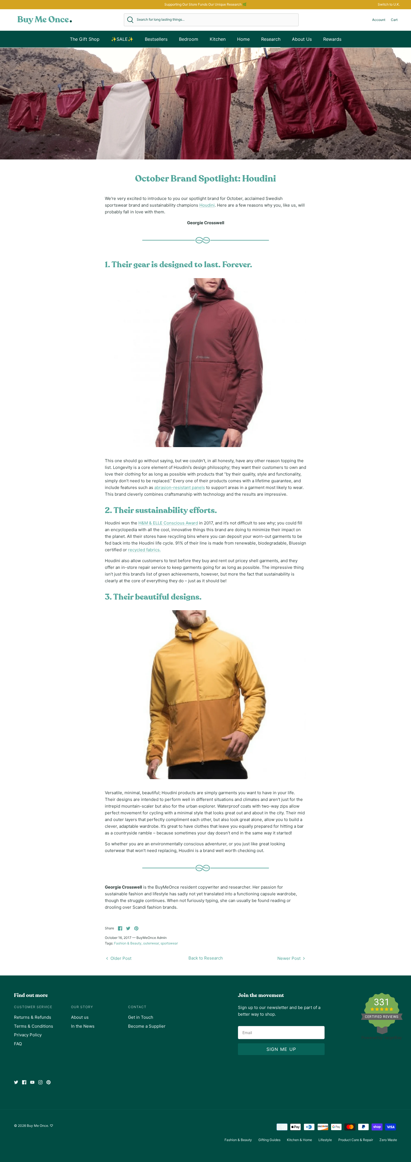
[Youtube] (32, 1082)
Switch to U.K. (389, 4)
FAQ (18, 1043)
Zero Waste (388, 1140)
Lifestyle (325, 1140)
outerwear (151, 943)
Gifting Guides (269, 1140)
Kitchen (218, 39)
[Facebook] (24, 1082)
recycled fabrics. (144, 549)
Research (270, 39)
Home (243, 39)
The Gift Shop (85, 39)
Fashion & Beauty (127, 943)
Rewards (332, 39)
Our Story (82, 1007)
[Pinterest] (48, 1082)
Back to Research (205, 958)
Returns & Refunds (32, 1017)
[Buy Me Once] (45, 20)
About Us (302, 39)
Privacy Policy (28, 1034)
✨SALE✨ (122, 39)
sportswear (169, 943)
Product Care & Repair (355, 1140)
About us (80, 1017)
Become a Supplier (147, 1026)
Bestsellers (156, 39)
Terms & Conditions (33, 1026)
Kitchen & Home (299, 1140)
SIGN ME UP (281, 1049)
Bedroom (188, 39)
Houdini (207, 205)
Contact (137, 1007)
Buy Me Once (37, 1125)
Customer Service (33, 1007)
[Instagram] (40, 1082)
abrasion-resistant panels (179, 487)
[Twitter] (16, 1082)
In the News (83, 1026)
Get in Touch (140, 1017)
